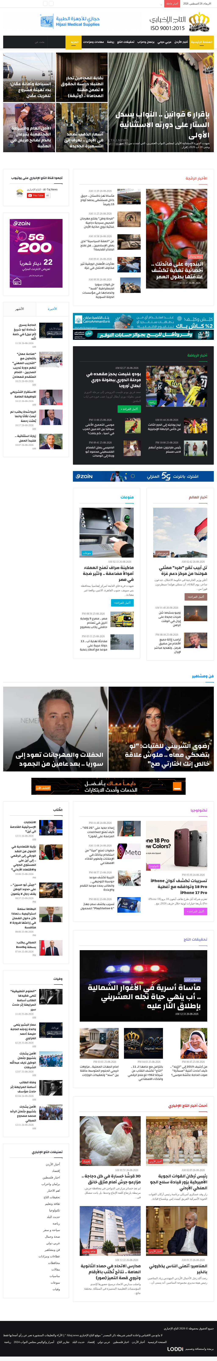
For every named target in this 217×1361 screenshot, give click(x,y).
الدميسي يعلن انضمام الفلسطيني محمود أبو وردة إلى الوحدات (99, 452)
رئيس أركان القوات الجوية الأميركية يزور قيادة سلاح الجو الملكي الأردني (178, 1182)
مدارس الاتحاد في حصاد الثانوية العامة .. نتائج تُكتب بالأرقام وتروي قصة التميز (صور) (111, 1272)
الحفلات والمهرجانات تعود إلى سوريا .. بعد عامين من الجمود (59, 759)
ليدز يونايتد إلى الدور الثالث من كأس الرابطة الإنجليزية (164, 427)
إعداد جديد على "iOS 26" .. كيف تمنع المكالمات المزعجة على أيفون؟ (97, 832)
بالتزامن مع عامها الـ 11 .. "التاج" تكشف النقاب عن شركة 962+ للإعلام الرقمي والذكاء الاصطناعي (145, 1073)
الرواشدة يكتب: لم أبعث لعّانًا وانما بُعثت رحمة (23, 416)
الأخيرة (52, 309)
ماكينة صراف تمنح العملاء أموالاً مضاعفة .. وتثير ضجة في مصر (108, 573)
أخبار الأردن (181, 42)
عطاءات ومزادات (93, 42)
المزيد (74, 42)
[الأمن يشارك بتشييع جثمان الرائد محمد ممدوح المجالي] (51, 1112)
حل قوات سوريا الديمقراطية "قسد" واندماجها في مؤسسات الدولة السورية (98, 291)
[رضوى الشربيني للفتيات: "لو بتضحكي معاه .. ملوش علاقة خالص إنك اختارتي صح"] (161, 729)
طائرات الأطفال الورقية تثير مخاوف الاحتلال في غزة (97, 266)
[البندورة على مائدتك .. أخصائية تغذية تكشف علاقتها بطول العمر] (176, 239)
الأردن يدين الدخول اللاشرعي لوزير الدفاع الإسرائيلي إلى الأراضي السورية (119, 3)
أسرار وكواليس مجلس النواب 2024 (34, 1342)
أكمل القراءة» (196, 596)
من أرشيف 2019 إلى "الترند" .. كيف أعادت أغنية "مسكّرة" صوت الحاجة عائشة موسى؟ (188, 1071)
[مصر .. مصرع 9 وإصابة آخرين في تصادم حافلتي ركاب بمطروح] (122, 619)
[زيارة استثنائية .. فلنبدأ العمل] (51, 441)
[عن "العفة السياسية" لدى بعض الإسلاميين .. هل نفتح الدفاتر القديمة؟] (129, 242)
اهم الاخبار (53, 1190)
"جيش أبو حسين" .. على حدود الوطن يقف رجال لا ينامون (23, 889)
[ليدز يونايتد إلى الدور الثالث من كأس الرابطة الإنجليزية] (195, 425)
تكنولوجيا (54, 1210)
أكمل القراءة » (129, 409)
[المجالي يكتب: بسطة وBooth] (51, 948)
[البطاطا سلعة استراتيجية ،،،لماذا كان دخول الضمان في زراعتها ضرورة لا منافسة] (51, 914)
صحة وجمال (52, 1236)
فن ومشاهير (52, 1249)
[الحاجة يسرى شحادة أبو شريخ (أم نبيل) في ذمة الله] (51, 330)
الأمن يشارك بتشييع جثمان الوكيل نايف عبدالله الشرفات (23, 1060)
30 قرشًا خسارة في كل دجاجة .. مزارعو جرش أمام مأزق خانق (111, 1179)
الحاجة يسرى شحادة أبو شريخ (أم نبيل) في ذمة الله (24, 332)
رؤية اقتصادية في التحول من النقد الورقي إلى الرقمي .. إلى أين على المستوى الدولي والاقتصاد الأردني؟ (23, 858)
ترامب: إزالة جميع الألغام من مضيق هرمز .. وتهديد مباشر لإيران (167, 646)
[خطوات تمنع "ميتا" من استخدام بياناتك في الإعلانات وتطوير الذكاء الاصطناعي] (129, 851)
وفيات (56, 1289)
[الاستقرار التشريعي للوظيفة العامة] (51, 397)
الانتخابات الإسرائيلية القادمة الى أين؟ (23, 827)
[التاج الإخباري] (181, 21)
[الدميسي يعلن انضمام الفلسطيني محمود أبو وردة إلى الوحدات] (132, 448)
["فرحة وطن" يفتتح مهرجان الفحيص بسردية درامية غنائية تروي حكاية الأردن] (129, 219)
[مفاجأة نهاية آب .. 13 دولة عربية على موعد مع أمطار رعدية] (122, 642)
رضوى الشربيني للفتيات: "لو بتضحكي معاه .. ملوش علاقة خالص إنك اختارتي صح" (167, 755)
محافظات (54, 1263)
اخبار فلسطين (51, 1177)
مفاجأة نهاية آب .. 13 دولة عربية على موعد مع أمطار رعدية (93, 645)
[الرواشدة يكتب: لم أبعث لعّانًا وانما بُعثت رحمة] (51, 417)
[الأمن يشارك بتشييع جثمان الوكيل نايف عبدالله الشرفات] (51, 1059)
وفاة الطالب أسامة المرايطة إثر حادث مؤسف (23, 1087)
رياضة (110, 42)
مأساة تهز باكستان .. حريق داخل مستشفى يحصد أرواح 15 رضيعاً (97, 200)
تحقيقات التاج (125, 42)
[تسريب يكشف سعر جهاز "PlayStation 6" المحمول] (129, 905)
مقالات (55, 1269)
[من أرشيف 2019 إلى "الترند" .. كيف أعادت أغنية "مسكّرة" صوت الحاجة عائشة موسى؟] (194, 1043)
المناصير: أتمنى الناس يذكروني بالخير (178, 1269)
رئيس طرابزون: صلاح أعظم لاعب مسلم (165, 450)
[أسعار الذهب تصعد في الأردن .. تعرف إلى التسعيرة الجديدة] (82, 127)
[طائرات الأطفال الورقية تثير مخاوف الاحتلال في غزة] (129, 264)
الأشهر (19, 309)
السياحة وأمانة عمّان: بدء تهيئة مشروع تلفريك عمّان (30, 90)
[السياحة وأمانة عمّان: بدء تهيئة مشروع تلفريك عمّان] (29, 77)
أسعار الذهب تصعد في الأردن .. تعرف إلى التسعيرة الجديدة (83, 140)
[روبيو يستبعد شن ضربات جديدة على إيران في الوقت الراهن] (195, 613)
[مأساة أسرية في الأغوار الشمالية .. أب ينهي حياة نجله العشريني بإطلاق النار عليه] (143, 986)
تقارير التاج (63, 1342)
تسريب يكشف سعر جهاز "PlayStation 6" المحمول (97, 906)
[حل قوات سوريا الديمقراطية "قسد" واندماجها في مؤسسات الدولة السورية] (130, 285)
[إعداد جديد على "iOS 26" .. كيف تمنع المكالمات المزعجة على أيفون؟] (129, 828)
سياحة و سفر (51, 1230)
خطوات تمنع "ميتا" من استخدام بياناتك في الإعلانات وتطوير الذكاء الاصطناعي (99, 857)
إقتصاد (56, 1171)
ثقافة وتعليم (52, 1203)
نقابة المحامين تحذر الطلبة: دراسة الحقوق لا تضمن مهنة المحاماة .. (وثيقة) (82, 87)
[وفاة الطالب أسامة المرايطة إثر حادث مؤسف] (51, 1088)
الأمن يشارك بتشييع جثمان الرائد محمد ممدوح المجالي (23, 1113)
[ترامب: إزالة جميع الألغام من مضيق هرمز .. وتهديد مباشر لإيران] (195, 640)
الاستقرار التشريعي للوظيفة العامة (23, 394)
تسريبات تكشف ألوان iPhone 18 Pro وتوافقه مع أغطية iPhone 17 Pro (179, 887)
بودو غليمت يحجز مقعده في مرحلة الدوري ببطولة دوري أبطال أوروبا (113, 380)
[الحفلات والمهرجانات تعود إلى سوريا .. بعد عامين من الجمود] (55, 729)
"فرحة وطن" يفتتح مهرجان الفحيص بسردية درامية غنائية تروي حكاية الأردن (97, 223)
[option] (108, 102)
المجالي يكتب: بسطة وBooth (26, 945)
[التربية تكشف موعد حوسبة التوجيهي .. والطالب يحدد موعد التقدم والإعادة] (129, 878)
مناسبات (55, 1276)
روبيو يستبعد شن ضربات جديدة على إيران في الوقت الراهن (170, 619)
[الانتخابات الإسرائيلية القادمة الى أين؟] (51, 827)
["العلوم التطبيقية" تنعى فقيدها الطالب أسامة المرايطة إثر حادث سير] (51, 996)
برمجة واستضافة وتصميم (199, 1348)
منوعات (55, 1282)
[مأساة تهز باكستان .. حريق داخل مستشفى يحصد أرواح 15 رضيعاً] (129, 196)
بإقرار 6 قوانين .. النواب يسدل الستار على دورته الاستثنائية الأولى (162, 124)
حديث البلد (53, 1217)
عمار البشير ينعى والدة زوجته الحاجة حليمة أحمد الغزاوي (23, 1031)
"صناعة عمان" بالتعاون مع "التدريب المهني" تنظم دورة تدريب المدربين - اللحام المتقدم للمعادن (24, 365)
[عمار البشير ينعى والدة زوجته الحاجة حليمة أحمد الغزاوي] (51, 1030)
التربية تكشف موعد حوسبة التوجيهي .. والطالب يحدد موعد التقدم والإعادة (97, 884)
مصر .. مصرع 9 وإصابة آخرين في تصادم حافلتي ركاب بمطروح (93, 623)
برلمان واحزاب (145, 42)
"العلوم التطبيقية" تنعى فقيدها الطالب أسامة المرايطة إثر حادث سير (23, 1000)
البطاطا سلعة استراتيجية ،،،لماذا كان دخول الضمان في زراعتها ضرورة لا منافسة (23, 918)
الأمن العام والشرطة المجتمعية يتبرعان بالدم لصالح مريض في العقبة (30, 137)
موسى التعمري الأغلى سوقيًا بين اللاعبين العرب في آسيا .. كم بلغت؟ (98, 429)
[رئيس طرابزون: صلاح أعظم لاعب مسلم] (195, 448)
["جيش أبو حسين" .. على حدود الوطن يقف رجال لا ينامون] (51, 890)
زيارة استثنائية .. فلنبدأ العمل (25, 438)
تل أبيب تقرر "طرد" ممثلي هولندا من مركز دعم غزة (183, 570)
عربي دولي (164, 42)
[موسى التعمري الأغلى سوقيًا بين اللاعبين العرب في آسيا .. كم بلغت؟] (133, 425)
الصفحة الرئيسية (201, 42)
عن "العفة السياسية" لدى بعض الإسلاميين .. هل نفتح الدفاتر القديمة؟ (97, 245)
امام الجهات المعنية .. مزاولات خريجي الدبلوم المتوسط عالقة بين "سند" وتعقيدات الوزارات (99, 1071)
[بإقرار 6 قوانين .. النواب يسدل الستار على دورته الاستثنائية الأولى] (161, 102)
